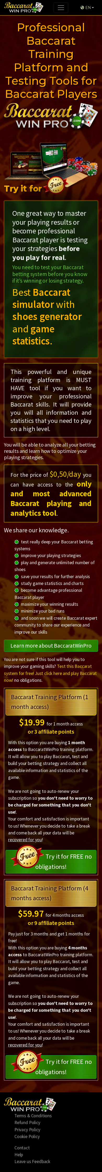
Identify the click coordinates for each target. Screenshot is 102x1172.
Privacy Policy (27, 1130)
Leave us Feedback (32, 1161)
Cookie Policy (27, 1136)
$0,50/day (65, 474)
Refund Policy (27, 1122)
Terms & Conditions (33, 1116)
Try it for (24, 188)
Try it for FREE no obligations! (63, 861)
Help (18, 1155)
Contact (22, 1148)
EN (87, 7)
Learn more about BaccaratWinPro (51, 645)
